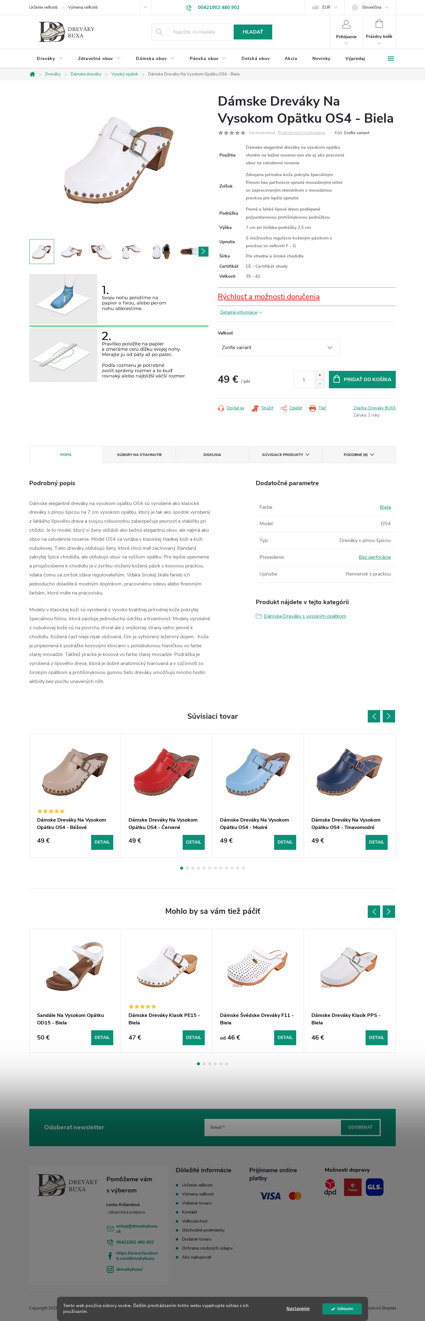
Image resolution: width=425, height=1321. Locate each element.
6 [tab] (209, 868)
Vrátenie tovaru (197, 1203)
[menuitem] (50, 58)
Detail (102, 842)
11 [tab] (237, 868)
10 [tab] (232, 868)
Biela (385, 507)
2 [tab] (187, 868)
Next (389, 716)
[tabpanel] (75, 795)
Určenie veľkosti (43, 7)
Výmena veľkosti (83, 7)
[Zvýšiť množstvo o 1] (320, 375)
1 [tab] (181, 868)
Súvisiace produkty (282, 454)
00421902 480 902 (135, 1242)
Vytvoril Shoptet (381, 1308)
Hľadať (253, 32)
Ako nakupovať (196, 1257)
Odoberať (360, 1127)
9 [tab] (226, 868)
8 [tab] (220, 868)
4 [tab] (198, 868)
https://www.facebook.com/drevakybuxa (137, 1255)
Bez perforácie (375, 557)
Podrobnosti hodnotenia (301, 133)
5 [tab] (204, 868)
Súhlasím (345, 1309)
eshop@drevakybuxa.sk (137, 1228)
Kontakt (189, 1212)
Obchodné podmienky (203, 1230)
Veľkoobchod (194, 1221)
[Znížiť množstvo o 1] (320, 384)
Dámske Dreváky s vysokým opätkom (305, 616)
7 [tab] (215, 868)
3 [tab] (192, 868)
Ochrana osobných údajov (207, 1248)
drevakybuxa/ (129, 1269)
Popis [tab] (66, 454)
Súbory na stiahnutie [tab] (139, 454)
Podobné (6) (356, 454)
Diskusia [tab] (212, 454)
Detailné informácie (238, 312)
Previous (374, 716)
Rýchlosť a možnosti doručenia (269, 297)
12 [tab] (243, 868)
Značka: (374, 408)
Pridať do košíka (367, 379)
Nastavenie (298, 1308)
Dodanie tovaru (197, 1239)
